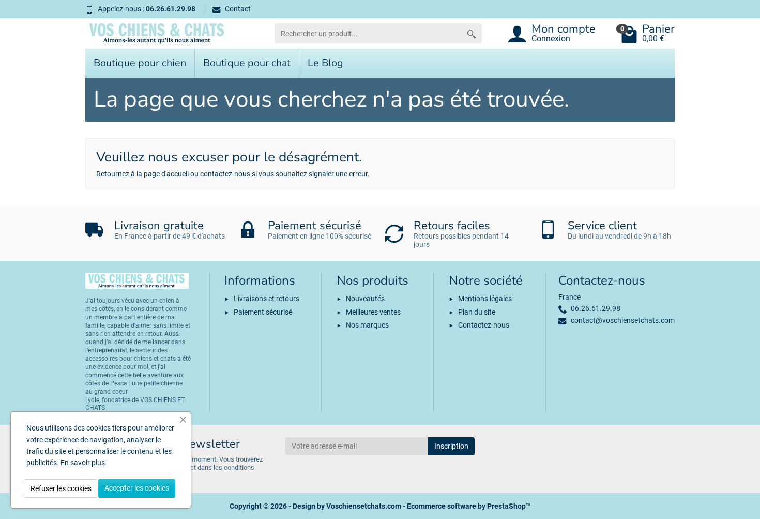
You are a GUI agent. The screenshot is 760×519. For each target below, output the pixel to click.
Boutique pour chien (140, 63)
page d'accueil (166, 174)
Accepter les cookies (136, 488)
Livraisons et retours (266, 298)
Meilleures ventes (373, 312)
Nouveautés (365, 298)
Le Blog (325, 63)
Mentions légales (485, 298)
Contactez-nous (483, 325)
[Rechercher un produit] (471, 33)
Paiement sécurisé (263, 312)
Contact (238, 9)
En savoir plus (82, 462)
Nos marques (367, 325)
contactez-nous (225, 174)
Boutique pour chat (247, 63)
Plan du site (476, 312)
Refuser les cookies (61, 488)
